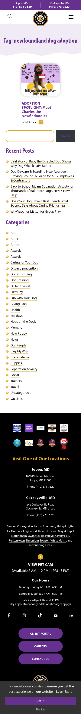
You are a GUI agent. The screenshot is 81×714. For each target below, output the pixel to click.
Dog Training (20, 280)
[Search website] (10, 17)
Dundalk (16, 531)
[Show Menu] (71, 17)
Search (65, 136)
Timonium (32, 540)
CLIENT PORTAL (40, 633)
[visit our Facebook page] (9, 616)
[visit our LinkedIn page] (71, 616)
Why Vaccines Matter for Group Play (36, 211)
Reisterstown (17, 540)
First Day (17, 292)
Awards (16, 250)
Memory (16, 327)
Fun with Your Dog (24, 298)
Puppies (16, 363)
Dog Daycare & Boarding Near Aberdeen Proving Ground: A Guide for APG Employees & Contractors (42, 175)
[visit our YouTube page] (55, 616)
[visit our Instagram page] (24, 616)
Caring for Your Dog (24, 262)
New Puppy (19, 333)
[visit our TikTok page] (40, 616)
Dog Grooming (21, 274)
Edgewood (30, 531)
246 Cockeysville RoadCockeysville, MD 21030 (40, 506)
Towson (45, 540)
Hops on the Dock (23, 321)
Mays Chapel (66, 531)
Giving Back (19, 304)
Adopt (15, 244)
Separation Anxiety (24, 369)
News (14, 339)
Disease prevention (24, 268)
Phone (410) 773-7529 (40, 515)
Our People (18, 345)
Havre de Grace (47, 531)
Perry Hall (63, 536)
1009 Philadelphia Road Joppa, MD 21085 (40, 478)
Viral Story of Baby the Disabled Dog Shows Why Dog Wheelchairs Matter (41, 163)
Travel (15, 387)
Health (15, 310)
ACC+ (14, 239)
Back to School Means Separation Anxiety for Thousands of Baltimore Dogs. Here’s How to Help (42, 190)
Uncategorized (21, 392)
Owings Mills (36, 536)
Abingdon (62, 526)
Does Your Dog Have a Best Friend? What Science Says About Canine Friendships (39, 203)
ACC (13, 233)
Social (15, 375)
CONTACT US (40, 659)
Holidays (17, 315)
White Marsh (58, 540)
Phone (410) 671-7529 (40, 486)
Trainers (16, 380)
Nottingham (19, 536)
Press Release (20, 357)
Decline (40, 709)
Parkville (50, 536)
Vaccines (17, 398)
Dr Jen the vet (20, 286)
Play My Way (19, 351)
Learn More (64, 691)
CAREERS (40, 646)
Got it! (40, 701)
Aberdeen (49, 526)
